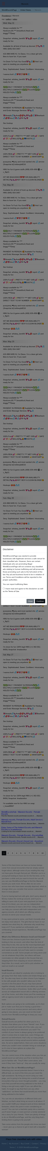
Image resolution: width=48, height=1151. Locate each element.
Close (30, 601)
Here (26, 584)
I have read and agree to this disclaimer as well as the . (23, 590)
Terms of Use (13, 591)
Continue (40, 601)
